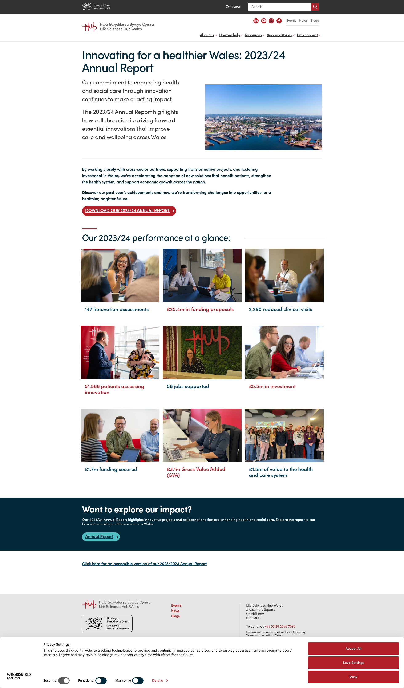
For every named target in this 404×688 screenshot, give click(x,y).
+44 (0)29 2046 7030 (280, 626)
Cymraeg (233, 6)
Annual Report (99, 536)
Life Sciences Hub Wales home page (120, 22)
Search (315, 7)
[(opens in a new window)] (256, 20)
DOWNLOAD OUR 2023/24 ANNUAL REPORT (127, 210)
